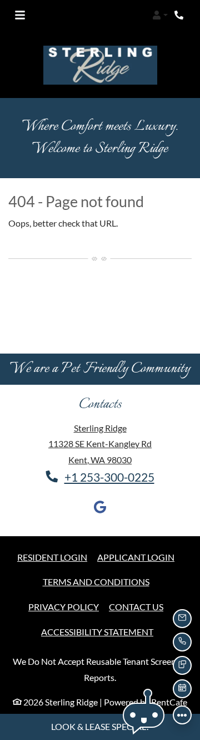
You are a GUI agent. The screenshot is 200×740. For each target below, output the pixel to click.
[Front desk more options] (182, 714)
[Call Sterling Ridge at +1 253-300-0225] (180, 15)
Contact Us (136, 606)
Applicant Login (135, 556)
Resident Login (52, 556)
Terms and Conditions (96, 581)
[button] (160, 15)
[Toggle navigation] (20, 15)
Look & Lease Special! (100, 726)
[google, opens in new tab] (100, 509)
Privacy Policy (63, 606)
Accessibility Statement (97, 631)
